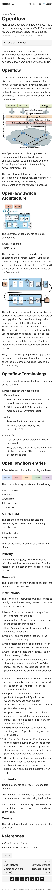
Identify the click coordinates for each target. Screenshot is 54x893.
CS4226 (7, 855)
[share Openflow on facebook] (27, 879)
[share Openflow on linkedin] (17, 879)
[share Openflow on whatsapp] (32, 879)
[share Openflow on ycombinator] (42, 879)
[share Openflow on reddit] (22, 879)
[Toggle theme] (12, 4)
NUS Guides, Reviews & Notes (18, 889)
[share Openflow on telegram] (37, 879)
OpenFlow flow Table (15, 843)
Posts (12, 14)
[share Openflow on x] (12, 879)
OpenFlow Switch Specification (21, 847)
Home (6, 4)
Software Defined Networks (17, 54)
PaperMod (48, 889)
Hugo (41, 889)
